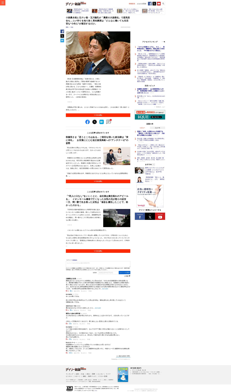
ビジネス (69, 376)
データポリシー (83, 381)
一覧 (164, 41)
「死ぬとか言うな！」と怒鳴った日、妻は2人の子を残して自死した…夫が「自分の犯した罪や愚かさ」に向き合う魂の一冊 (151, 146)
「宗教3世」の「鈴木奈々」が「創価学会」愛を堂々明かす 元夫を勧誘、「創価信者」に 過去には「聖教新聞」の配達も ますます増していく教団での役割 (151, 79)
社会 (72, 27)
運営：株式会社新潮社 (94, 381)
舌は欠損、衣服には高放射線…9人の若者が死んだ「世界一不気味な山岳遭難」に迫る (150, 140)
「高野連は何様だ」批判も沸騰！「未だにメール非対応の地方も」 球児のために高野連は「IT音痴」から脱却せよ (151, 65)
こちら (95, 390)
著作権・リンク (97, 379)
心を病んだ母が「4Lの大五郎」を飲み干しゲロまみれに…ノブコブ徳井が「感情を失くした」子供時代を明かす (151, 153)
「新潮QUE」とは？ (160, 107)
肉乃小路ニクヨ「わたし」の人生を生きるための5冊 (151, 96)
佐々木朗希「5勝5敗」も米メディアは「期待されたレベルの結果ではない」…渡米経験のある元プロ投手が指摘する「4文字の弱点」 (151, 71)
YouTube (160, 214)
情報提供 (132, 3)
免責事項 (111, 379)
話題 (77, 374)
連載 (84, 376)
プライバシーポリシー (71, 381)
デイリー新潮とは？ (71, 379)
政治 (88, 374)
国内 (67, 27)
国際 (93, 374)
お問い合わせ (88, 379)
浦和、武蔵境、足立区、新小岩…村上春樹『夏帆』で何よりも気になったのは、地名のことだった (151, 159)
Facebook (140, 214)
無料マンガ (92, 376)
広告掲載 (80, 379)
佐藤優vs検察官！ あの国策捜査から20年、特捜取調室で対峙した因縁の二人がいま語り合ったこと (151, 91)
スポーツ (77, 376)
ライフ (108, 374)
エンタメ (100, 374)
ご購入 (105, 379)
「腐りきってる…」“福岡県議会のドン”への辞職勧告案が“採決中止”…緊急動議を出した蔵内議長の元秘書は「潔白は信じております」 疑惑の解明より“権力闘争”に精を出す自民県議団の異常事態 (151, 57)
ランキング (69, 374)
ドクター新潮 (102, 376)
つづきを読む (98, 115)
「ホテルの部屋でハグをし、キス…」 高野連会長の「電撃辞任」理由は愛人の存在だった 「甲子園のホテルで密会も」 (151, 48)
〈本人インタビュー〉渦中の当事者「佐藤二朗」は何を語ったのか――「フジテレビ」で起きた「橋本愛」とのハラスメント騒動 (151, 102)
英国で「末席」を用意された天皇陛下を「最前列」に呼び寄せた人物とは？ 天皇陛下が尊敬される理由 (151, 133)
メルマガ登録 (141, 3)
